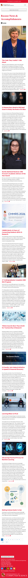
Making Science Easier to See (12, 510)
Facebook (2, 568)
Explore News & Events (14, 10)
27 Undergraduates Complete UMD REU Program (14, 281)
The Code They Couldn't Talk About (12, 61)
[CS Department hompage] (14, 574)
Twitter (5, 568)
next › (3, 542)
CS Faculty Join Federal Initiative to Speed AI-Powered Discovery (13, 368)
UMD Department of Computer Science (11, 5)
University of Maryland (14, 1)
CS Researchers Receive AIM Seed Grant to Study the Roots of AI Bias (14, 108)
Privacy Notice (12, 571)
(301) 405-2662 (9, 566)
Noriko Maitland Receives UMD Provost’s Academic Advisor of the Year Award (14, 174)
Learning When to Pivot (10, 414)
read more (22, 89)
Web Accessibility (4, 571)
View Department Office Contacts (7, 556)
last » (7, 542)
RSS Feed (14, 568)
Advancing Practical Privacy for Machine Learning (13, 459)
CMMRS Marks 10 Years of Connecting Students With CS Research (12, 232)
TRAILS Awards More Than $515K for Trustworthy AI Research (13, 327)
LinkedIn (11, 568)
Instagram (8, 568)
